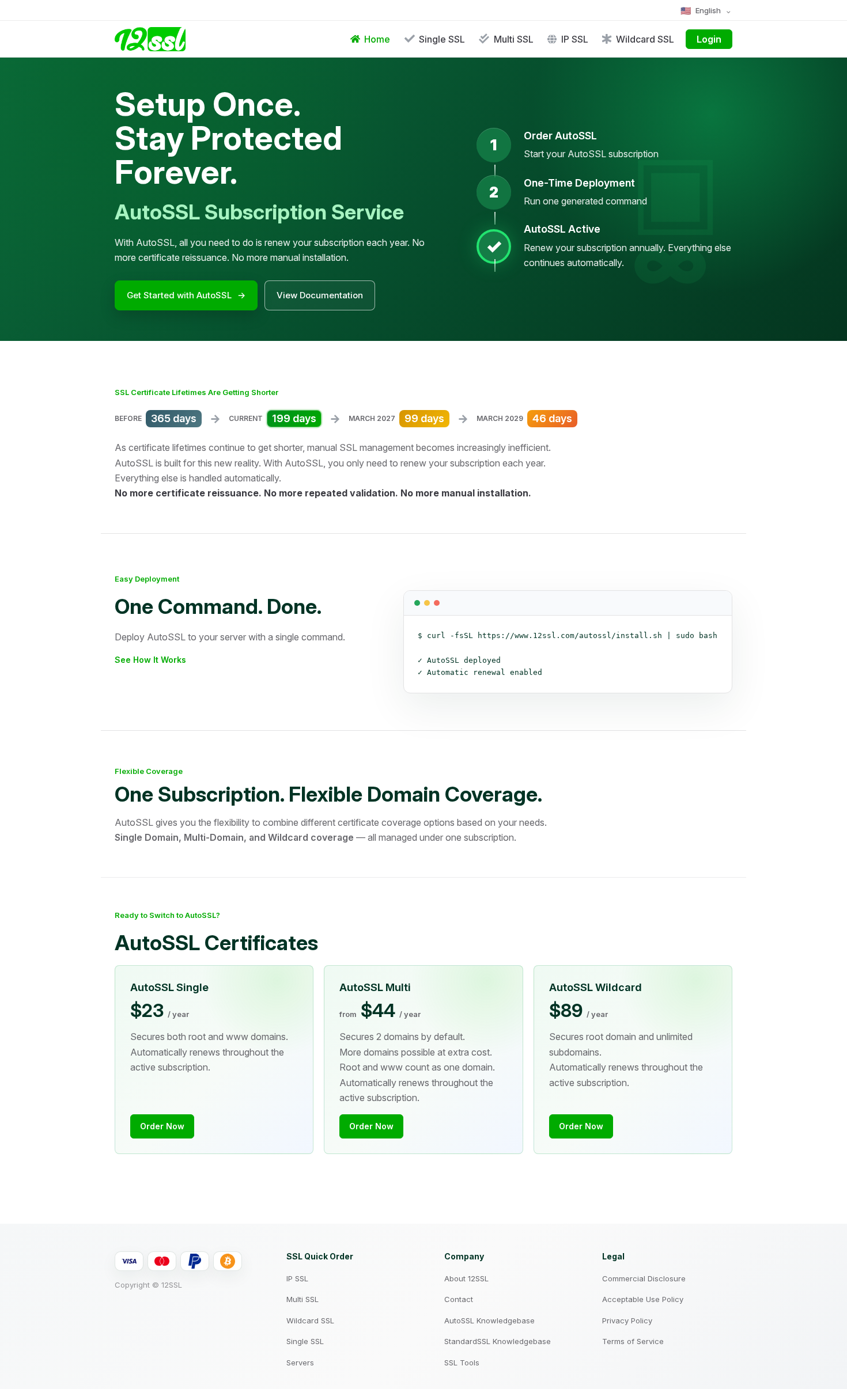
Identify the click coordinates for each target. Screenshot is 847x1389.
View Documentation (320, 295)
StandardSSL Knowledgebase (497, 1341)
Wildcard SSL (310, 1320)
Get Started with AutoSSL (186, 295)
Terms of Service (633, 1341)
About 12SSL (466, 1278)
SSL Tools (461, 1362)
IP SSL (297, 1278)
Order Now (162, 1126)
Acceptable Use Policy (642, 1299)
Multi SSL (302, 1299)
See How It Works (150, 660)
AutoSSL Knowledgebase (489, 1320)
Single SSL (305, 1341)
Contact (458, 1299)
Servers (300, 1362)
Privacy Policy (627, 1320)
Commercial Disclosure (644, 1278)
